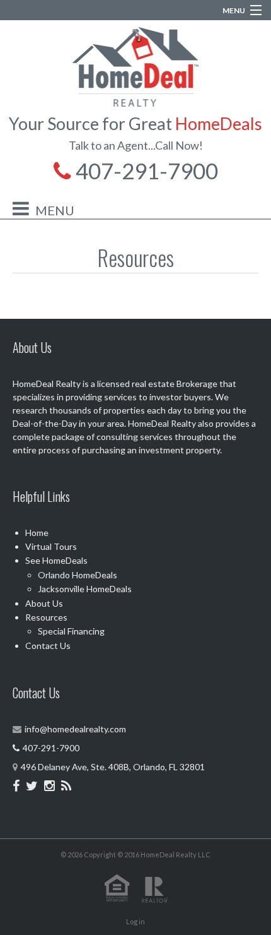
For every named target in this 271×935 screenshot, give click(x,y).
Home (37, 532)
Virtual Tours (51, 546)
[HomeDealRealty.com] (135, 65)
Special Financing (71, 631)
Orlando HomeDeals (77, 574)
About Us (44, 603)
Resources (46, 617)
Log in (135, 921)
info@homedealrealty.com (75, 729)
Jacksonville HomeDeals (85, 588)
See (56, 560)
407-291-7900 (144, 170)
